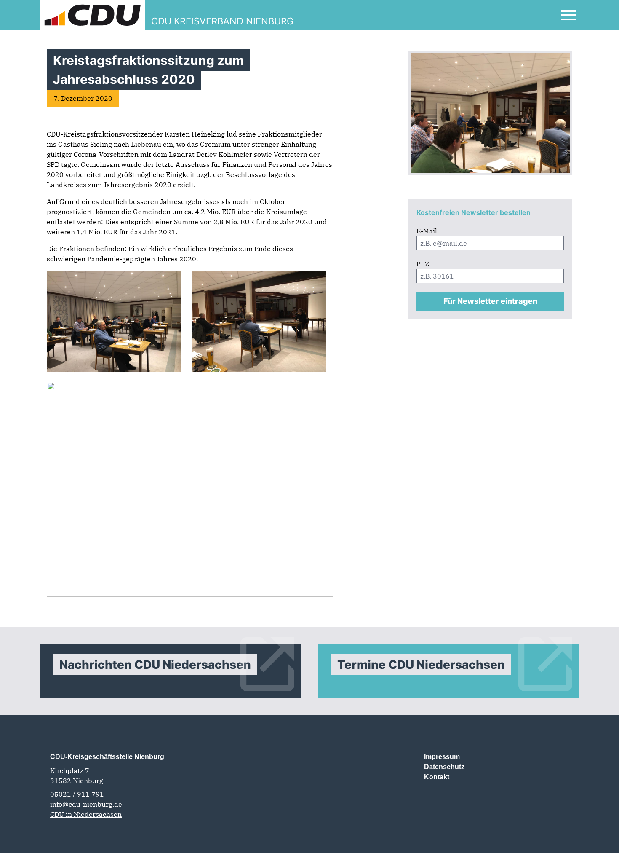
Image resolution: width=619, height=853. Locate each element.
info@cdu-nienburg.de (86, 804)
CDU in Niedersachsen (86, 814)
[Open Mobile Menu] (569, 15)
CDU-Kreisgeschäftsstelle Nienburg (107, 756)
